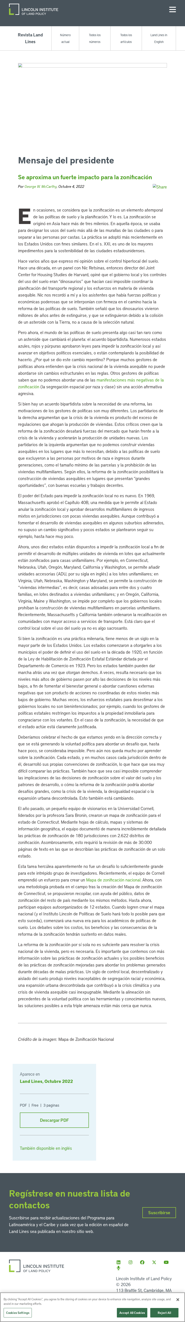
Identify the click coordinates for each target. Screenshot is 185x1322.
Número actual (65, 38)
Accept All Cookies (132, 1313)
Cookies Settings (17, 1313)
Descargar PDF (54, 1120)
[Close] (178, 1300)
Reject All (164, 1313)
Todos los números (95, 38)
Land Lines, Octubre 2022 (46, 1081)
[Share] (160, 187)
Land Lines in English (158, 38)
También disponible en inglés (46, 1148)
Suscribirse (159, 1212)
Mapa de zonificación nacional (113, 880)
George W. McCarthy (41, 186)
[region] (92, 1307)
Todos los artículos (126, 38)
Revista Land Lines (30, 38)
